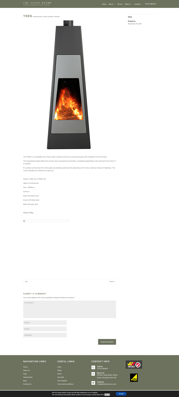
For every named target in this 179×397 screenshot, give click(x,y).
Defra (59, 374)
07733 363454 (150, 4)
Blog (25, 381)
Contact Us (27, 384)
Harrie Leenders (48, 16)
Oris (25, 281)
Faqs (25, 374)
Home (104, 4)
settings (107, 395)
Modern (57, 16)
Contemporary (37, 16)
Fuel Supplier (62, 381)
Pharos (112, 281)
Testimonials (28, 377)
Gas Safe (60, 377)
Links (59, 367)
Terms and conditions (65, 384)
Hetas (59, 370)
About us (26, 370)
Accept (121, 394)
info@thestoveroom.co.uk (106, 384)
